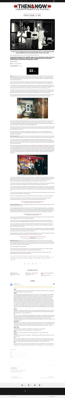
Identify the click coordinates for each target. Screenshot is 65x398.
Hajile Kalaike (30, 257)
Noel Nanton (46, 145)
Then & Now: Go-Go (30, 274)
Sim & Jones (43, 258)
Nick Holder (25, 258)
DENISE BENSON (15, 61)
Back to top (52, 396)
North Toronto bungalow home (31, 124)
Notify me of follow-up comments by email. (18, 370)
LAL (53, 257)
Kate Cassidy (43, 257)
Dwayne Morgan (12, 257)
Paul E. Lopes (35, 258)
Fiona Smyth (28, 145)
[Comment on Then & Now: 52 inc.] (40, 264)
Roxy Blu (27, 221)
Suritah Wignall (40, 145)
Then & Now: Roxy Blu (46, 275)
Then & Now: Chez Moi (15, 274)
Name (11, 352)
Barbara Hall (51, 146)
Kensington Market (49, 257)
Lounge (11, 258)
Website (11, 356)
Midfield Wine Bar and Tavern (17, 253)
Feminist (21, 257)
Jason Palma (35, 257)
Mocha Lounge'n (20, 258)
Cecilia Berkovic (34, 145)
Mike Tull (15, 258)
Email (11, 354)
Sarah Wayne (16, 283)
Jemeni (39, 257)
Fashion (17, 257)
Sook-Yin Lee (37, 146)
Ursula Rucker (12, 259)
